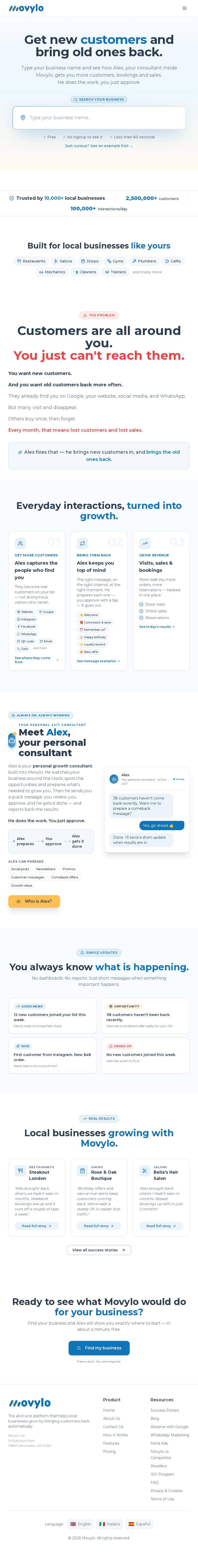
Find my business (103, 1348)
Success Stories (165, 1410)
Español (139, 1524)
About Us (111, 1418)
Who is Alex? (38, 901)
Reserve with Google (169, 1426)
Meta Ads (159, 1443)
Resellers (159, 1466)
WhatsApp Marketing (170, 1435)
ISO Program (162, 1474)
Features (111, 1443)
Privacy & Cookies (167, 1490)
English (80, 1524)
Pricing (109, 1451)
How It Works (115, 1435)
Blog (155, 1418)
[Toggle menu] (184, 8)
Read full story (34, 1226)
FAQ (155, 1482)
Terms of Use (162, 1499)
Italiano (109, 1524)
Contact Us (113, 1426)
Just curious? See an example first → (99, 145)
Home (109, 1410)
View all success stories (95, 1250)
